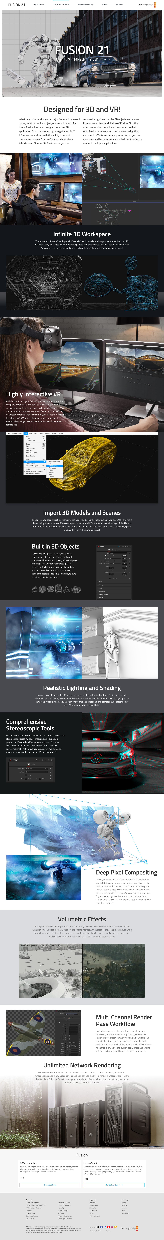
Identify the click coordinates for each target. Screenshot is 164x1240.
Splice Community (95, 1216)
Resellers (92, 1202)
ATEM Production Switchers (34, 1208)
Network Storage (62, 1210)
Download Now (50, 1185)
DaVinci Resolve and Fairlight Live (35, 1205)
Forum (91, 1213)
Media (123, 1210)
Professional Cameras (32, 1202)
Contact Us (93, 1208)
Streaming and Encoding (65, 1218)
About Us (124, 1205)
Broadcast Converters (64, 1205)
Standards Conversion (64, 1202)
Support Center (94, 1205)
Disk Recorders (30, 1213)
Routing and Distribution (65, 1216)
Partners (124, 1208)
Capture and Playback (32, 1216)
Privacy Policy (125, 1213)
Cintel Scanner (30, 1218)
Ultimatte (29, 1210)
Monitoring (61, 1208)
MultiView (61, 1213)
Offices (124, 1202)
